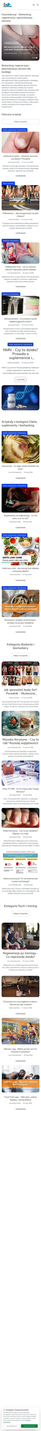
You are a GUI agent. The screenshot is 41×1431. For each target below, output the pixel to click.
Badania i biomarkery (11, 241)
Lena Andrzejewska (10, 53)
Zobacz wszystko (20, 122)
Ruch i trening (8, 183)
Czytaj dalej (20, 379)
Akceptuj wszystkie (29, 1426)
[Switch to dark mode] (33, 5)
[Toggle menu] (38, 5)
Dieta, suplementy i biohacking (14, 130)
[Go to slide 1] (32, 57)
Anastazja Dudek (14, 162)
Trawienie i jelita (12, 43)
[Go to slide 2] (34, 57)
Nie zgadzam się (12, 1426)
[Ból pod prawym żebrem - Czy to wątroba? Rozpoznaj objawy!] (20, 43)
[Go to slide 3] (36, 57)
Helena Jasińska (14, 219)
